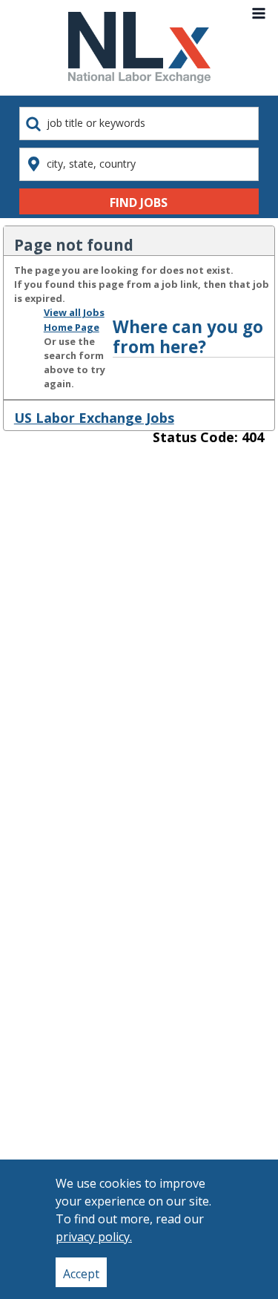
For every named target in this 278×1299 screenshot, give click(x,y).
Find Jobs (139, 202)
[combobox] (138, 123)
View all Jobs (74, 312)
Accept (81, 1274)
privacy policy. (94, 1237)
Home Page (71, 327)
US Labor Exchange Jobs (94, 418)
